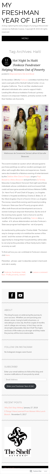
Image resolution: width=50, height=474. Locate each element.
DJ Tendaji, (41, 180)
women (22, 275)
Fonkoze (24, 80)
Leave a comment (40, 272)
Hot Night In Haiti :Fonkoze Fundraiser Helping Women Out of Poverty (23, 65)
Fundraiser (16, 272)
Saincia (34, 218)
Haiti (23, 272)
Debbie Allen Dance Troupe (18, 176)
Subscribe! (11, 367)
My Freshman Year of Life (24, 12)
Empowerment (16, 74)
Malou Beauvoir (17, 180)
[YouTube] (20, 295)
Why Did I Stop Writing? (13, 408)
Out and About (28, 74)
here (7, 255)
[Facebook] (12, 295)
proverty (15, 275)
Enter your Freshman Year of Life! (20, 386)
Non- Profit (6, 275)
